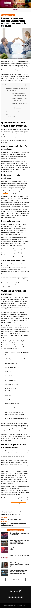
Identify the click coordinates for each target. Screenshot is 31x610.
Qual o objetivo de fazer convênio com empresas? (17, 89)
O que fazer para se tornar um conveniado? (16, 116)
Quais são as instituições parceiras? (17, 112)
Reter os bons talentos (20, 103)
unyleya (17, 514)
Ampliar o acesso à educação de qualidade (20, 94)
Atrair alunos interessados (18, 107)
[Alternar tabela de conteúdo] (26, 85)
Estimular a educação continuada (20, 99)
